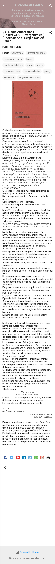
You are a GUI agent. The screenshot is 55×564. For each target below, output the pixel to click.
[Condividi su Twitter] (11, 458)
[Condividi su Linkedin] (24, 458)
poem (30, 65)
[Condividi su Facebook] (5, 458)
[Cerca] (51, 6)
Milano (29, 59)
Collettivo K (17, 53)
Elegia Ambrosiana (13, 59)
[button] (51, 32)
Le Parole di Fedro (27, 5)
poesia (40, 65)
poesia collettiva (32, 71)
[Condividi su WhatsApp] (36, 458)
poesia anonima (12, 71)
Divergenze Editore (36, 53)
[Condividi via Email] (42, 458)
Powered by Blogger (29, 552)
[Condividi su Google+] (18, 458)
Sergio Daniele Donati (29, 77)
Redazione (9, 77)
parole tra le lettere (13, 65)
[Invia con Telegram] (30, 458)
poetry (47, 71)
